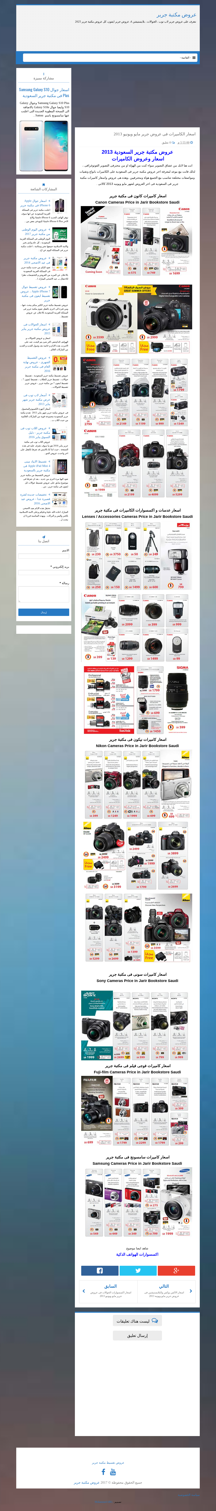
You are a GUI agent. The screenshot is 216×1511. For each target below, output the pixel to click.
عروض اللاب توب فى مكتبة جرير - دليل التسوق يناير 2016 (35, 433)
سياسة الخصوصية (189, 1494)
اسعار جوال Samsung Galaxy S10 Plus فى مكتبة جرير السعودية (44, 92)
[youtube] (113, 1472)
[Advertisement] (126, 35)
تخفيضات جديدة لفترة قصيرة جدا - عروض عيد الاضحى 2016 (35, 499)
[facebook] (103, 1472)
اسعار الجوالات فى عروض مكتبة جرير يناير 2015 (35, 329)
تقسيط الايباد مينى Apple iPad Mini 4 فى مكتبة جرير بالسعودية (36, 466)
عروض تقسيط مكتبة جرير (108, 1462)
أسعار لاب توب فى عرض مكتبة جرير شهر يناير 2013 (36, 400)
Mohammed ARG (104, 1501)
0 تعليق (167, 142)
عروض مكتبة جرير (177, 14)
